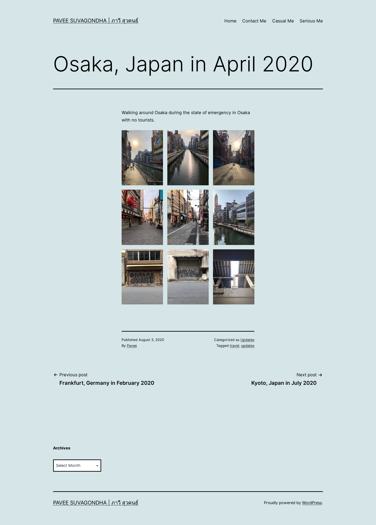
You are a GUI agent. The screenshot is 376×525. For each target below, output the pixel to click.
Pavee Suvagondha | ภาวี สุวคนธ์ (95, 20)
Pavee (132, 345)
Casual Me (283, 21)
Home (230, 21)
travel (234, 345)
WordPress (312, 502)
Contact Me (254, 21)
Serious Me (311, 21)
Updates (247, 340)
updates (247, 345)
